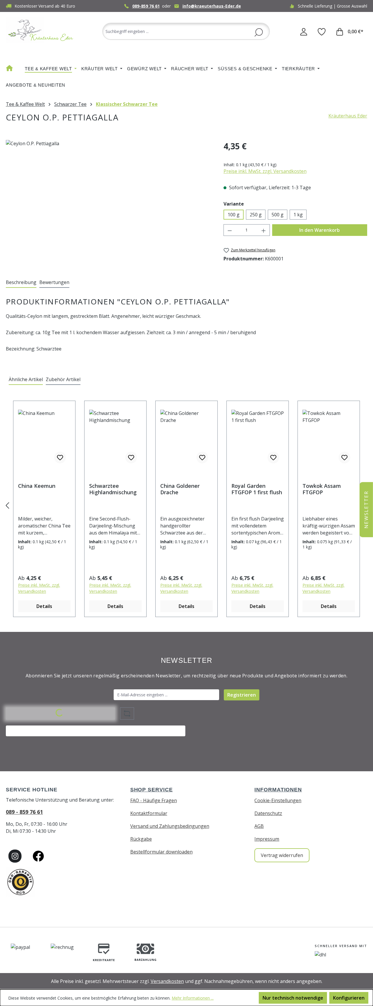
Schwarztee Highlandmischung (113, 489)
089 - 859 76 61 (24, 811)
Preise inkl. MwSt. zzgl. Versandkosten (265, 171)
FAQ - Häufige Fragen (153, 800)
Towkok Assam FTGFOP (321, 489)
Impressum (266, 839)
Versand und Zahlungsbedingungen (169, 826)
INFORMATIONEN (278, 790)
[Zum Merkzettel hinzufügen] (60, 457)
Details (44, 606)
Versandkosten (167, 981)
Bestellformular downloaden (161, 852)
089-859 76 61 (146, 6)
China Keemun (36, 486)
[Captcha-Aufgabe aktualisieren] (127, 713)
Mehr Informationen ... (193, 998)
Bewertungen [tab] (54, 282)
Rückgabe (141, 839)
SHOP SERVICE (151, 790)
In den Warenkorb (319, 230)
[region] (109, 202)
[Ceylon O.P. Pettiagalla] (109, 202)
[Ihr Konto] (303, 31)
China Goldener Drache (180, 489)
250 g (256, 214)
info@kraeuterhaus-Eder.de (211, 6)
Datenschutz (268, 813)
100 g (234, 214)
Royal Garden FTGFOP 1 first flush (256, 489)
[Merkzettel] (322, 31)
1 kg (298, 214)
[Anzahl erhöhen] (264, 230)
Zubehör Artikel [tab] (63, 379)
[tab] (21, 282)
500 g (278, 214)
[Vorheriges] (7, 505)
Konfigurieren (349, 998)
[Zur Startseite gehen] (41, 30)
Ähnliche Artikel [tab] (26, 379)
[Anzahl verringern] (230, 230)
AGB (259, 826)
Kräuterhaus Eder (347, 116)
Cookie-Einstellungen (277, 800)
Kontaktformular (148, 813)
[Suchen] (258, 31)
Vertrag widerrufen (282, 855)
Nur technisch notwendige (293, 998)
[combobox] (186, 31)
